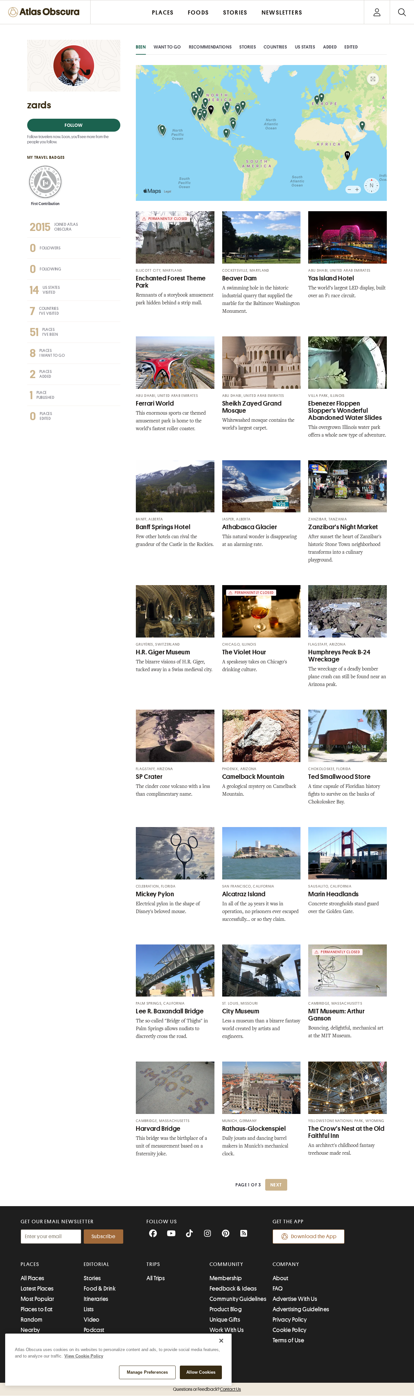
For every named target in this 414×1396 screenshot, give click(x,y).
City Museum (240, 1011)
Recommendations (210, 47)
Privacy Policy (290, 1319)
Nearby (30, 1330)
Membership (226, 1278)
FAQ (278, 1288)
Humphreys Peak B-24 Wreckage (339, 656)
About (281, 1278)
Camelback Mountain (253, 776)
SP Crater (149, 776)
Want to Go (167, 47)
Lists (89, 1309)
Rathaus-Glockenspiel (254, 1128)
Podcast (94, 1330)
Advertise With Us (295, 1299)
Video (92, 1319)
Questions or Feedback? (207, 1389)
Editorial (97, 1264)
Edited (351, 47)
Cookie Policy (290, 1330)
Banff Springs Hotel (163, 527)
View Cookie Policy (83, 1356)
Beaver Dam (239, 278)
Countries (275, 47)
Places (30, 1264)
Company (286, 1264)
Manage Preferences (147, 1372)
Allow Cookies (201, 1372)
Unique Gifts (225, 1319)
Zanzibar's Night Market (343, 527)
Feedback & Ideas (233, 1288)
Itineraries (96, 1299)
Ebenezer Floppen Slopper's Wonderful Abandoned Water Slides (345, 410)
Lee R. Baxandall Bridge (170, 1011)
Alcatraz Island (244, 894)
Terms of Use (288, 1340)
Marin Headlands (333, 894)
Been (141, 47)
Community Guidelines (238, 1299)
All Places (32, 1278)
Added (330, 47)
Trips (153, 1264)
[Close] (221, 1341)
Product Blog (226, 1309)
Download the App (314, 1236)
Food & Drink (99, 1288)
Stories (247, 47)
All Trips (156, 1278)
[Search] (402, 12)
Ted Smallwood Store (339, 776)
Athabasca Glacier (249, 527)
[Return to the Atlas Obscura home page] (45, 12)
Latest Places (37, 1288)
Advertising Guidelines (301, 1309)
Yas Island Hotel (331, 278)
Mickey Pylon (155, 894)
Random (32, 1319)
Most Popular (37, 1299)
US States (305, 47)
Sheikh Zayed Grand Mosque (252, 407)
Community (227, 1264)
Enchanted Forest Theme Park (171, 282)
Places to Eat (37, 1309)
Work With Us (227, 1330)
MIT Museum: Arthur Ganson (336, 1015)
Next (276, 1185)
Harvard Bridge (158, 1128)
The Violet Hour (244, 652)
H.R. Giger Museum (163, 652)
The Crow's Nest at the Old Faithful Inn (346, 1132)
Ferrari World (155, 403)
